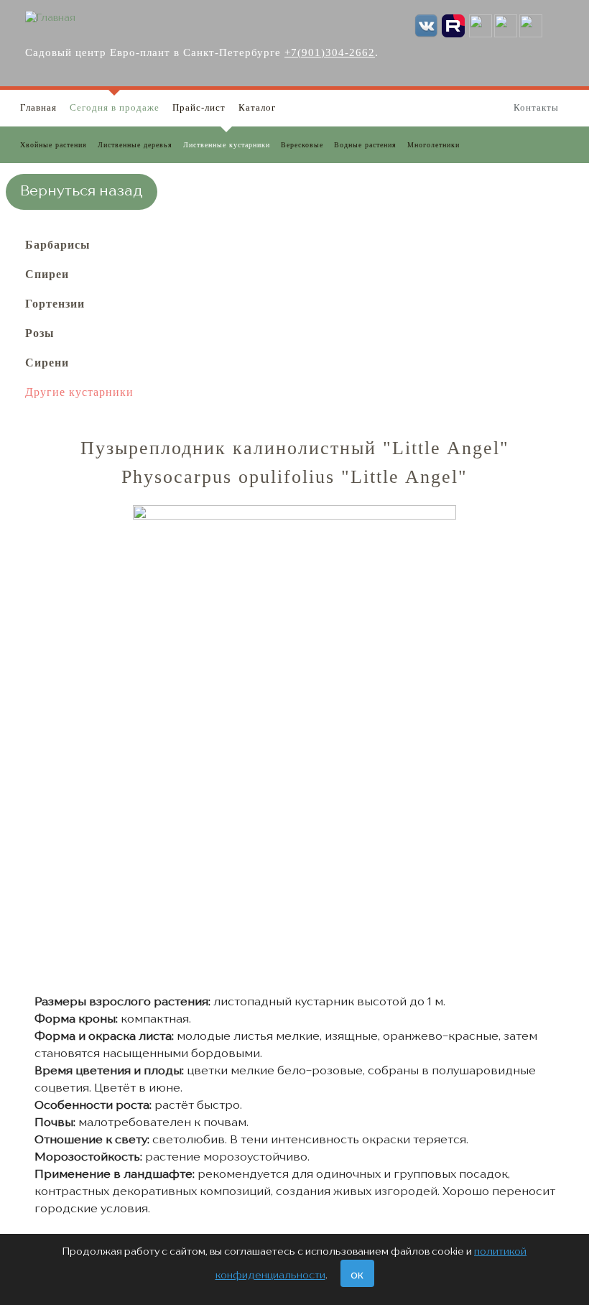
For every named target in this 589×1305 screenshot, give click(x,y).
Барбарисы (58, 245)
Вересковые (302, 145)
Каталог (257, 107)
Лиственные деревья (135, 145)
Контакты (536, 107)
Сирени (47, 362)
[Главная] (50, 18)
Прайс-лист (199, 107)
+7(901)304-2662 (329, 52)
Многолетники (433, 145)
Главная (38, 107)
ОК (357, 1277)
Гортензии (55, 304)
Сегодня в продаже (114, 107)
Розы (40, 333)
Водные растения (365, 145)
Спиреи (47, 274)
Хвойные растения (53, 145)
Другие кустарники (79, 392)
